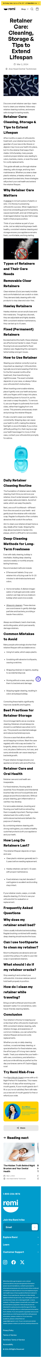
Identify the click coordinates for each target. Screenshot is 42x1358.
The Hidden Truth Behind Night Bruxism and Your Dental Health (19, 1168)
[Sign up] (35, 1227)
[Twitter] (22, 1262)
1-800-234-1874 (11, 1193)
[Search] (32, 9)
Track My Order (31, 3)
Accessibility (8, 1344)
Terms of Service (10, 1335)
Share (22, 1128)
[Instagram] (5, 1262)
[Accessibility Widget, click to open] (38, 679)
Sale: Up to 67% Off (17, 3)
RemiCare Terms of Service (14, 1340)
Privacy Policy (8, 1330)
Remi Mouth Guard (15, 1077)
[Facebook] (13, 1262)
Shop (23, 9)
